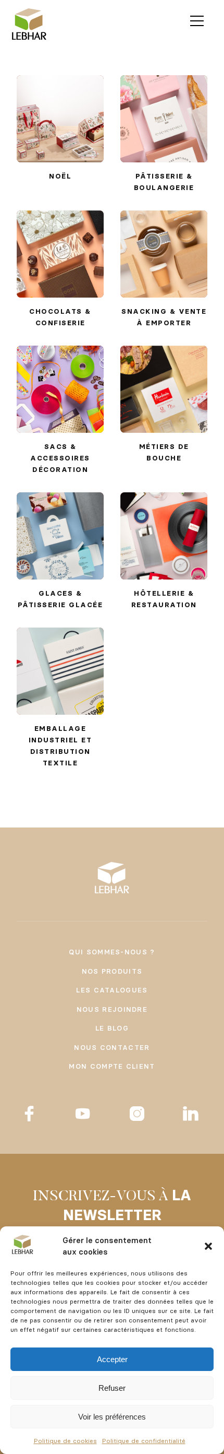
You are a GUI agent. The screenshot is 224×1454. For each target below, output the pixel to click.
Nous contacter (112, 1047)
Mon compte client (112, 1066)
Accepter (112, 1359)
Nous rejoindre (112, 1009)
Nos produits (112, 971)
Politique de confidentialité (143, 1441)
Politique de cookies (65, 1441)
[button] (208, 1246)
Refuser (112, 1388)
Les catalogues (111, 990)
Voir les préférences (112, 1416)
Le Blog (112, 1028)
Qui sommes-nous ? (112, 952)
